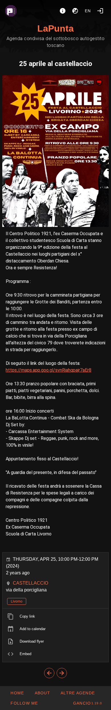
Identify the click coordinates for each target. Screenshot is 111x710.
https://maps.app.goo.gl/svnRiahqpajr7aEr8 (48, 370)
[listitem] (55, 616)
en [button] (88, 11)
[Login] (100, 11)
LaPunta (55, 28)
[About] (62, 11)
